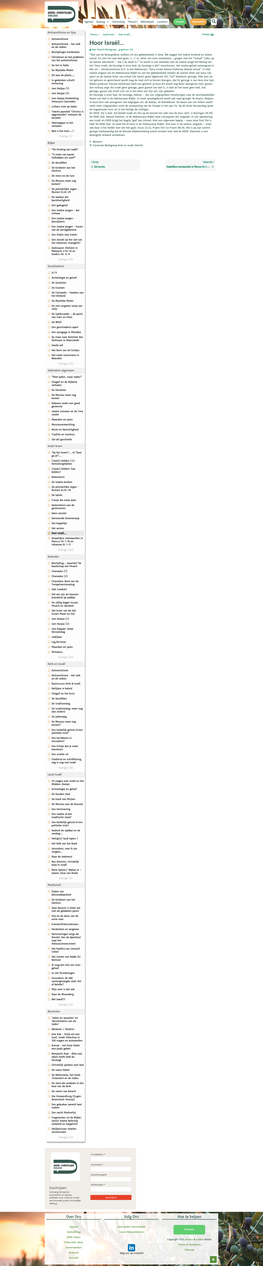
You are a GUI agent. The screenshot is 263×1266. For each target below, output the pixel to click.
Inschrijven (111, 1197)
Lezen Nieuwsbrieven (131, 1231)
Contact (73, 1226)
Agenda (88, 21)
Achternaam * (98, 1184)
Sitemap (189, 1249)
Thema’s (133, 21)
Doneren (189, 1229)
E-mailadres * (98, 1154)
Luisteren (162, 21)
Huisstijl (73, 1257)
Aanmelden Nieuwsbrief (131, 1226)
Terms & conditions (189, 1244)
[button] (65, 32)
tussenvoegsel (98, 1174)
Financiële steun (73, 1242)
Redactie (74, 1252)
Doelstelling (74, 1231)
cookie (200, 1239)
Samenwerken (74, 1247)
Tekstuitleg (118, 21)
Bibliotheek (147, 21)
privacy (189, 1239)
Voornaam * (97, 1164)
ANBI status (73, 1237)
